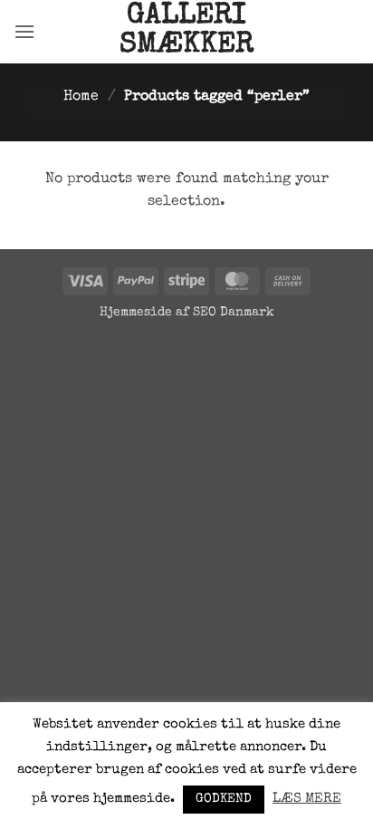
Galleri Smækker (186, 32)
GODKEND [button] (224, 799)
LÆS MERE (307, 798)
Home (81, 97)
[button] (24, 31)
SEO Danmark (233, 312)
